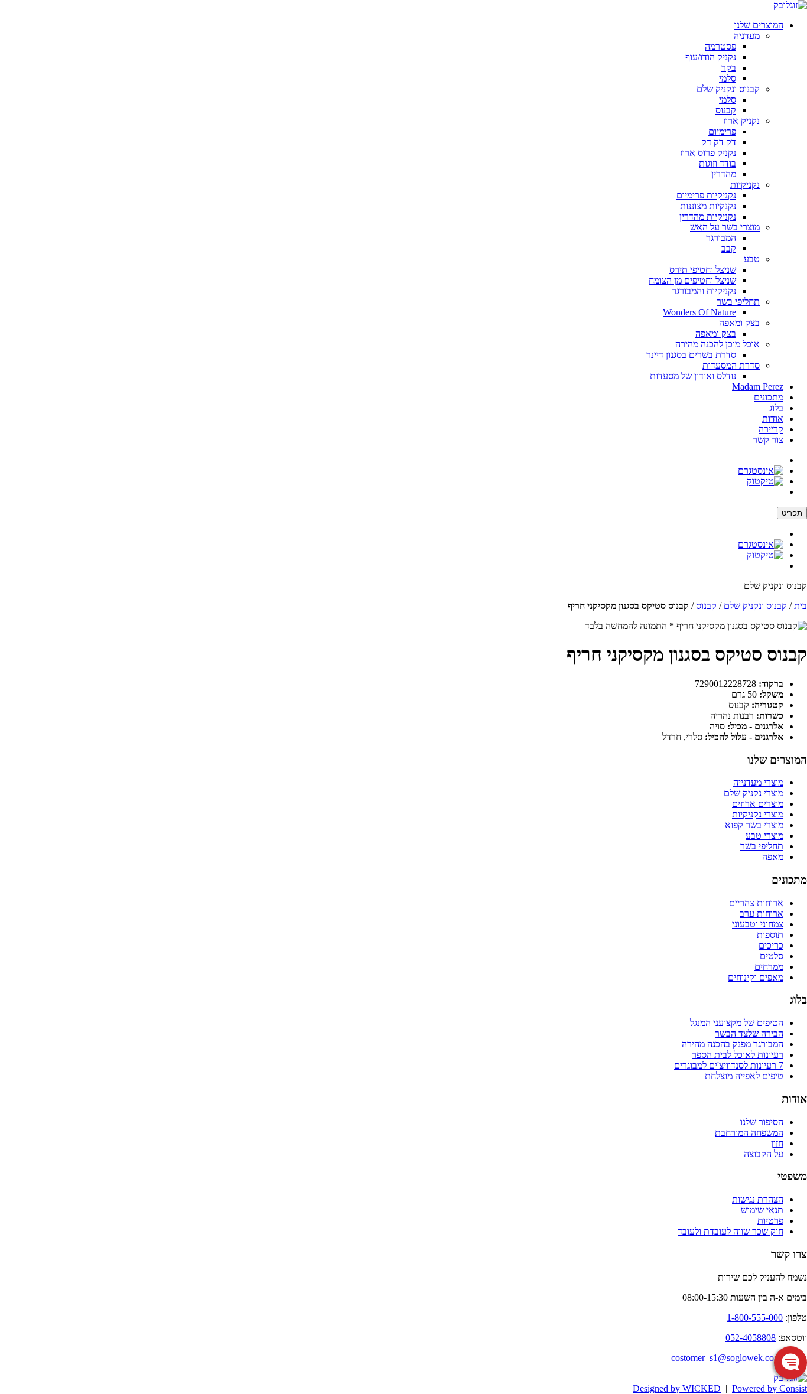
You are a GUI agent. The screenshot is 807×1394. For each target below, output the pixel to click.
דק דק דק (718, 142)
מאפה (772, 857)
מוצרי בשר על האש (725, 227)
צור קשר (768, 440)
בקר (728, 68)
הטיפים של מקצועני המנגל (736, 1023)
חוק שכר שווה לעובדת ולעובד (730, 1231)
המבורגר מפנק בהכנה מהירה (732, 1044)
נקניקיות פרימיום (706, 195)
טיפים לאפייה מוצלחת (744, 1076)
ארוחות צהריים (756, 903)
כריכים (771, 945)
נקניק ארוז (741, 121)
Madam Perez (757, 387)
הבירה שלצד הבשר (749, 1033)
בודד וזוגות (717, 163)
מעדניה (747, 36)
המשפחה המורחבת (749, 1133)
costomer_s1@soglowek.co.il (726, 1358)
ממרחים (768, 967)
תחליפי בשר (738, 302)
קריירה (771, 429)
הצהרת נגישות (757, 1199)
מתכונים (768, 397)
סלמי (727, 78)
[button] (790, 1362)
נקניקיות (745, 185)
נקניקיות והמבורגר (704, 291)
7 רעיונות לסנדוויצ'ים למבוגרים (728, 1065)
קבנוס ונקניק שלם (728, 89)
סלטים (771, 956)
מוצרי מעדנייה (758, 782)
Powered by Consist (769, 1388)
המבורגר (721, 238)
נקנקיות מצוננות (708, 206)
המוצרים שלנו (758, 25)
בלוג (776, 408)
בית (800, 606)
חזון (777, 1143)
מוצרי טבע (764, 835)
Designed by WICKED (677, 1388)
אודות (772, 418)
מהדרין (723, 174)
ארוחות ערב (761, 913)
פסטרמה (720, 46)
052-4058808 (750, 1338)
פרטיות (770, 1221)
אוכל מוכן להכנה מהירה (717, 344)
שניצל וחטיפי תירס (702, 270)
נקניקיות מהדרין (707, 216)
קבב (728, 248)
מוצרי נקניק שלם (753, 793)
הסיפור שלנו (761, 1122)
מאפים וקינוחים (755, 977)
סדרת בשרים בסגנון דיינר (691, 355)
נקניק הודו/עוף (710, 57)
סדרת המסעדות (731, 365)
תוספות (770, 935)
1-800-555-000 (755, 1317)
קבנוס (725, 110)
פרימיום (722, 131)
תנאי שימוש (762, 1210)
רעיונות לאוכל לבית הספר (737, 1055)
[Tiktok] (765, 481)
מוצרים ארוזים (757, 804)
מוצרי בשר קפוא (754, 825)
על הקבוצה (763, 1154)
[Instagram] (760, 470)
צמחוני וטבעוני (757, 924)
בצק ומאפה (739, 323)
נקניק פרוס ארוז (708, 153)
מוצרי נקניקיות (757, 814)
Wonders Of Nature (699, 312)
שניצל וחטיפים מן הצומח (692, 280)
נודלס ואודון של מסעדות (693, 376)
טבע (752, 259)
